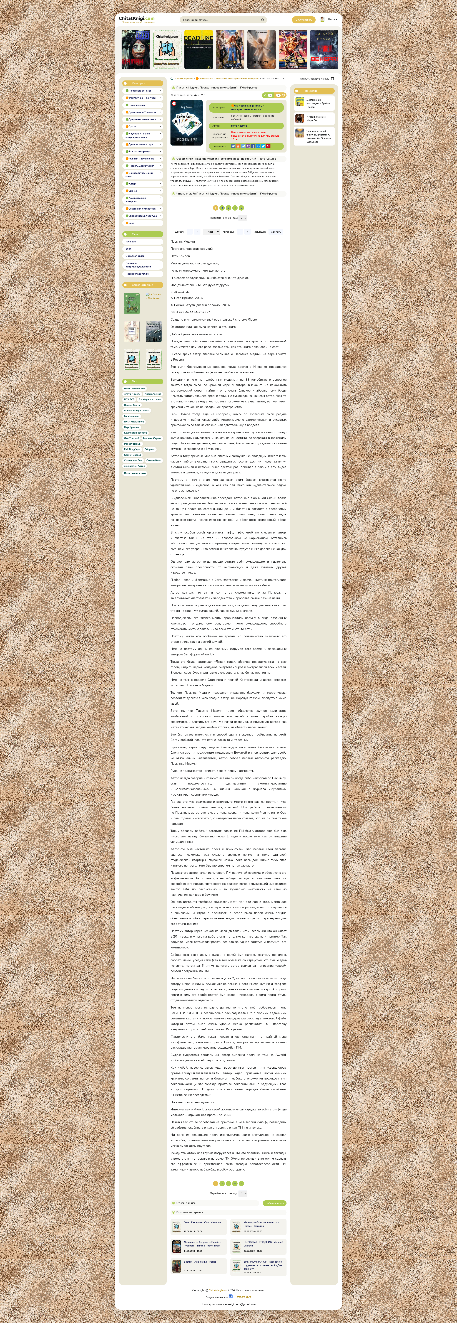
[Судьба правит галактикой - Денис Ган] (153, 331)
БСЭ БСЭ (129, 399)
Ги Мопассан (131, 416)
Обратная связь (134, 256)
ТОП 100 (130, 241)
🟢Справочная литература (141, 216)
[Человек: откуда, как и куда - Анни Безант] (131, 331)
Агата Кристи (132, 394)
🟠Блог (129, 223)
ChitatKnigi (137, 19)
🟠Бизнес (131, 191)
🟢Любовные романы (138, 90)
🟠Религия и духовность (139, 158)
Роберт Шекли (132, 444)
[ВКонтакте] (233, 146)
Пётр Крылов (239, 125)
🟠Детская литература (139, 144)
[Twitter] (263, 146)
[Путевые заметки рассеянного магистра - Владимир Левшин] (131, 303)
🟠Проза (130, 126)
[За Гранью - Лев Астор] (153, 303)
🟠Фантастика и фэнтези (140, 98)
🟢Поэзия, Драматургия (139, 166)
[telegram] (243, 146)
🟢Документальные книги (140, 119)
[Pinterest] (268, 146)
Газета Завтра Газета (136, 410)
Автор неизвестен (134, 388)
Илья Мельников (134, 421)
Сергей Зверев (132, 455)
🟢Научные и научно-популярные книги (138, 135)
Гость (331, 19)
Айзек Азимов (153, 394)
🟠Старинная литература (140, 208)
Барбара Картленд (150, 399)
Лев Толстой (131, 438)
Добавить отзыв (274, 1203)
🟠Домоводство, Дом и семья (139, 174)
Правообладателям (137, 274)
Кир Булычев (131, 427)
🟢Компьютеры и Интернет (135, 199)
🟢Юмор (130, 183)
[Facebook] (253, 146)
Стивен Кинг (153, 460)
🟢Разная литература (138, 151)
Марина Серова (152, 438)
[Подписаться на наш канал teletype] (243, 1297)
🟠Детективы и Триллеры (140, 112)
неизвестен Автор (134, 466)
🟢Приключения (135, 105)
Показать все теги (135, 473)
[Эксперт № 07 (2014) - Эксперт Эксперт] (153, 359)
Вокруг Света (132, 405)
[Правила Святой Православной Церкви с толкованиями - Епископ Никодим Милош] (131, 359)
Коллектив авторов (135, 432)
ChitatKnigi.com (184, 78)
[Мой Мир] (258, 146)
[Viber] (248, 146)
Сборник (150, 449)
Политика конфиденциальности (138, 264)
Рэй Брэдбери (132, 449)
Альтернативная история (243, 78)
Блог (128, 248)
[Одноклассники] (238, 146)
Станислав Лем (133, 460)
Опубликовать (304, 19)
